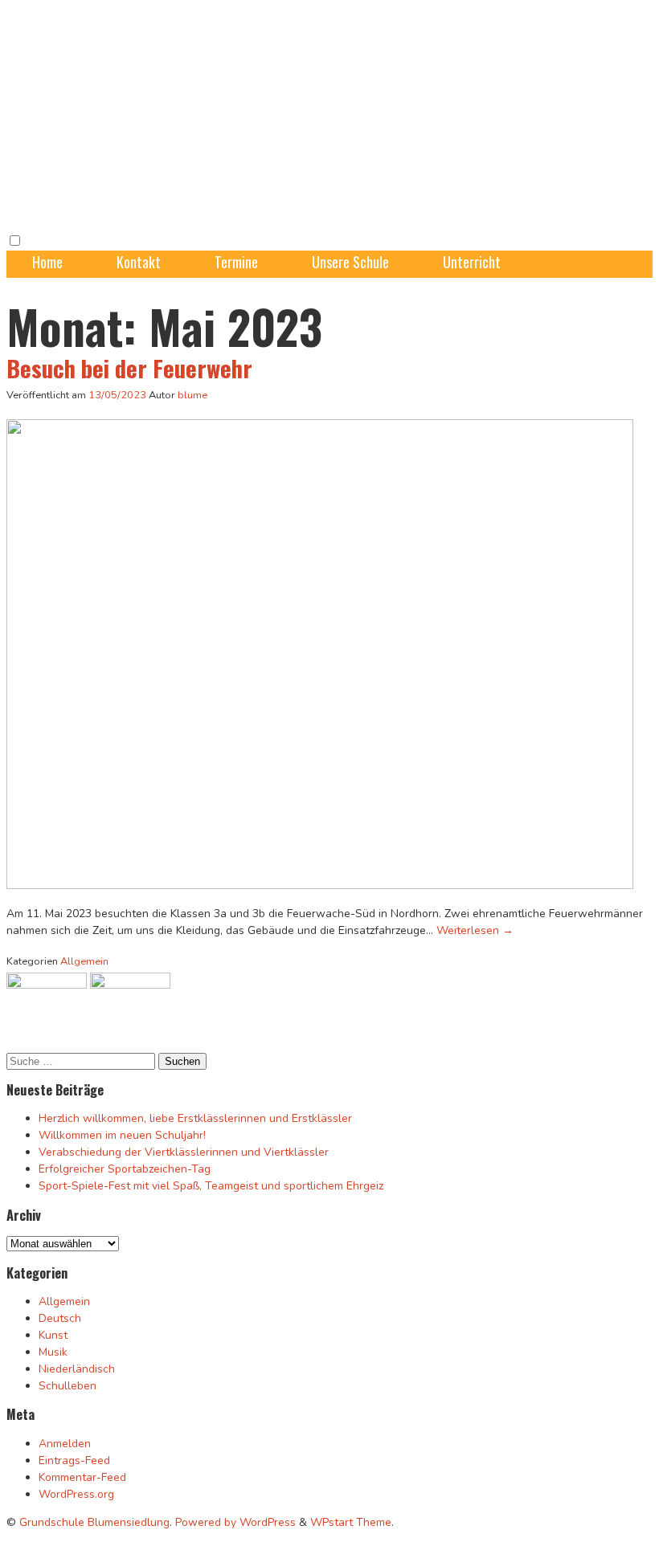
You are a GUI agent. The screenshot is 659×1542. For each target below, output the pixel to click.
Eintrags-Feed (74, 1460)
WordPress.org (76, 1494)
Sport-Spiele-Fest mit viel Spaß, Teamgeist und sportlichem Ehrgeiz (211, 1185)
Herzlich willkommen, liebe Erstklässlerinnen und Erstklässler (195, 1118)
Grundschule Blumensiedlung (94, 1522)
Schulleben (67, 1385)
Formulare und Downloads (240, 284)
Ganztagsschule (75, 284)
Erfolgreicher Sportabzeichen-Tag (125, 1169)
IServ (376, 284)
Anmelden (65, 1443)
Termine (236, 261)
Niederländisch (77, 1369)
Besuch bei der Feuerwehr (129, 368)
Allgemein (84, 961)
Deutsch (60, 1318)
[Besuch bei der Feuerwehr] (319, 885)
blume (192, 395)
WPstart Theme (350, 1522)
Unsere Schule (350, 261)
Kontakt (139, 261)
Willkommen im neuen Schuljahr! (122, 1135)
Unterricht (472, 261)
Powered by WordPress (235, 1522)
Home (47, 261)
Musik (53, 1352)
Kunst (53, 1335)
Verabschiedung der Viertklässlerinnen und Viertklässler (184, 1152)
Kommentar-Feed (82, 1477)
